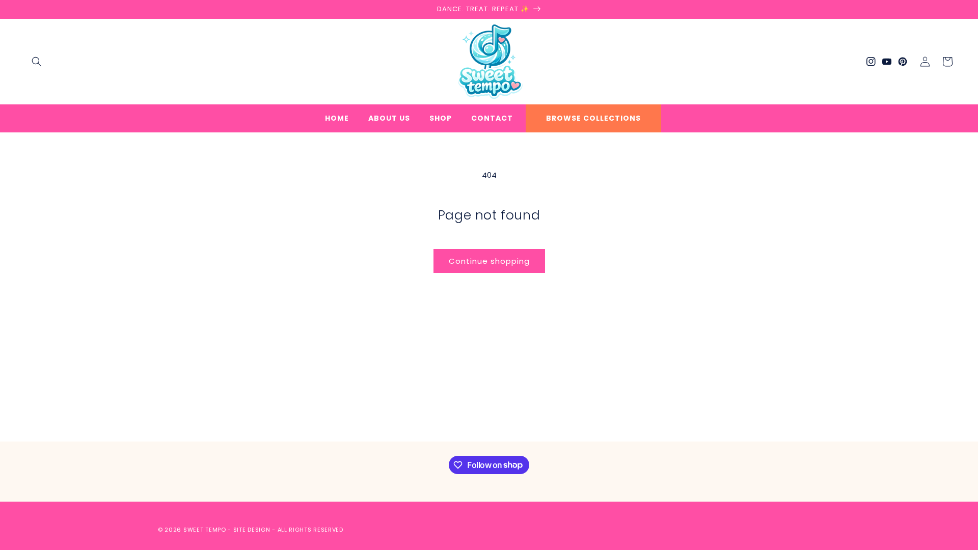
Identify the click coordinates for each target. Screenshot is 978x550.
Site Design (251, 530)
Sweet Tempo (204, 530)
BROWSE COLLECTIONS (593, 118)
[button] (36, 61)
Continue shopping (489, 261)
